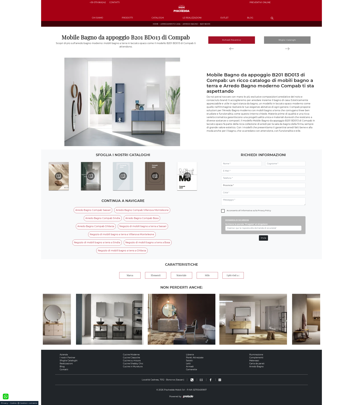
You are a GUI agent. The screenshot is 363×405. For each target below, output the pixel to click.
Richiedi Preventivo (231, 40)
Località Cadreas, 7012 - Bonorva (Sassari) (163, 379)
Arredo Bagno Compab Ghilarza (95, 226)
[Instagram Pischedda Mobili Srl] (220, 379)
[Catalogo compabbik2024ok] (123, 176)
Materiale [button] (181, 275)
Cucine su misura (132, 360)
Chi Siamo (97, 17)
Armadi (190, 366)
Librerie (190, 354)
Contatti (114, 2)
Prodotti (127, 17)
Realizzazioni (66, 363)
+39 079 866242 (98, 2)
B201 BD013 (205, 24)
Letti (188, 363)
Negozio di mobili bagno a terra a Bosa (147, 242)
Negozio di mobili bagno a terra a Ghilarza (122, 250)
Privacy (4, 403)
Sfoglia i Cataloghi (287, 40)
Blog (250, 17)
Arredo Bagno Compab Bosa (142, 218)
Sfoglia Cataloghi (68, 360)
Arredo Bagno (190, 24)
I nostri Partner (67, 357)
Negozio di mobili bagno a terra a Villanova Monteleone (122, 234)
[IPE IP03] (287, 49)
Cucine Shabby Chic (133, 363)
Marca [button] (130, 275)
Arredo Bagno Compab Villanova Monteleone (142, 210)
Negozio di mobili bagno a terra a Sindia (97, 242)
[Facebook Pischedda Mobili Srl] (211, 379)
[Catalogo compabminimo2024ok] (187, 176)
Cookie (13, 403)
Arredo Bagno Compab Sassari (93, 210)
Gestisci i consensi (28, 403)
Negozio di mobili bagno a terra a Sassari (142, 226)
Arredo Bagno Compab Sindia (102, 218)
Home (156, 24)
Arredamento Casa (171, 24)
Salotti (189, 360)
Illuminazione (256, 354)
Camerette (191, 369)
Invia (263, 238)
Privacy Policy (264, 210)
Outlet (224, 17)
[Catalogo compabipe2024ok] (155, 176)
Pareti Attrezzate (194, 357)
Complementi (256, 357)
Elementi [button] (156, 275)
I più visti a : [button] (233, 275)
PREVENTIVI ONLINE (260, 2)
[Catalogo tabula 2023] (59, 176)
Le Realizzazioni (192, 17)
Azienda (64, 354)
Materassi (254, 360)
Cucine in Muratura (133, 366)
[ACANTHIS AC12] (231, 49)
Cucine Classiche (131, 357)
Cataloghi (158, 17)
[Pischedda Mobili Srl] (181, 8)
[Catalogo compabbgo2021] (91, 176)
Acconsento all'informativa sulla (249, 210)
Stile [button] (207, 275)
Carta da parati (257, 363)
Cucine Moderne (131, 354)
